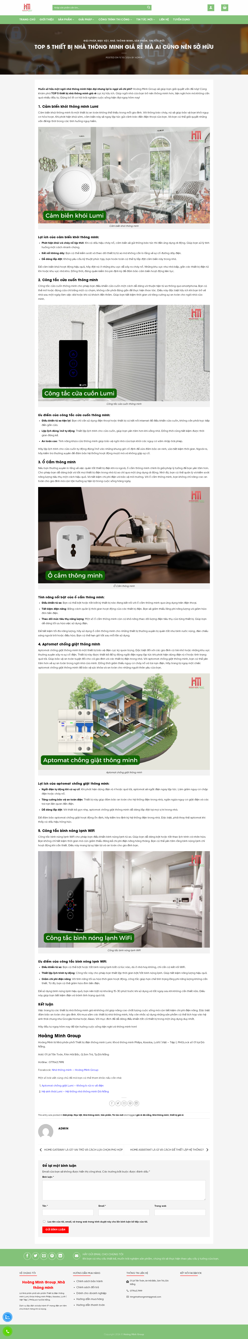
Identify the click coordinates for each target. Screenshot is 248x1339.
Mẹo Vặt (103, 40)
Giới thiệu (47, 19)
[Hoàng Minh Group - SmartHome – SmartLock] (33, 7)
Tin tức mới (144, 19)
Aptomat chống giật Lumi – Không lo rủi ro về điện (73, 1085)
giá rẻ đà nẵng (143, 1115)
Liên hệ (164, 19)
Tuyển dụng (181, 19)
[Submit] (148, 7)
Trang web (160, 1206)
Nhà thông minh (121, 40)
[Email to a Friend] (124, 1103)
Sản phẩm (65, 19)
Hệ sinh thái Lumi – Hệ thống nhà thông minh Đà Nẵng (75, 1091)
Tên (45, 1206)
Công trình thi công (114, 19)
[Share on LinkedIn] (136, 1103)
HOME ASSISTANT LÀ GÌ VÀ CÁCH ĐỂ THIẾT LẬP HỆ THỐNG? (167, 1149)
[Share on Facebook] (112, 1103)
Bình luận (48, 1177)
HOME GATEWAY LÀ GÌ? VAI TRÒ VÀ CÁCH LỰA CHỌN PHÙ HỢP (83, 1149)
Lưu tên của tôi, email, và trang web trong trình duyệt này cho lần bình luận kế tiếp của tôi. (98, 1221)
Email (102, 1206)
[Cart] (224, 7)
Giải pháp (85, 19)
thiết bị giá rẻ (177, 1115)
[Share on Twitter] (118, 1103)
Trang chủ (27, 19)
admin (138, 58)
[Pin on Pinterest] (130, 1103)
